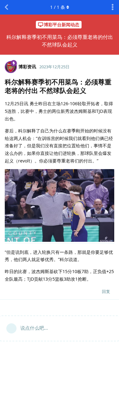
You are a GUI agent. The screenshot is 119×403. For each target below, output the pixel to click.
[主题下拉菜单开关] (112, 7)
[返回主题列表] (6, 7)
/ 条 (57, 7)
